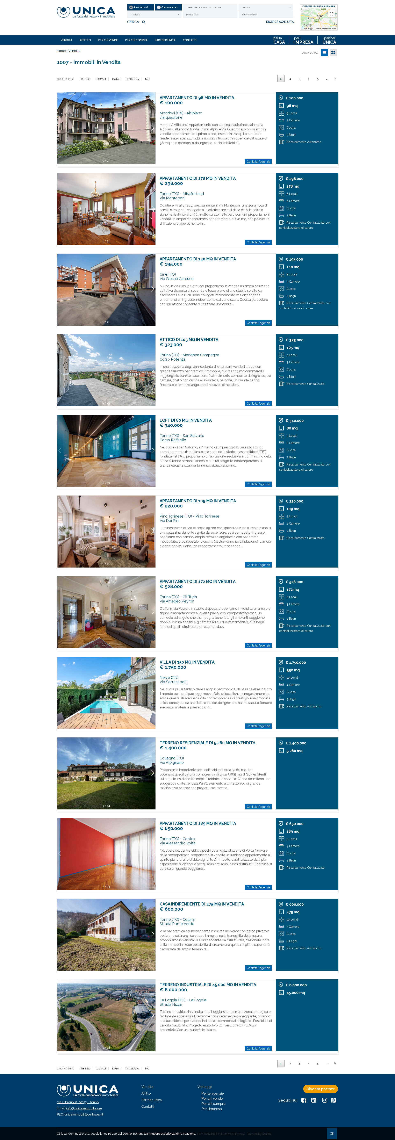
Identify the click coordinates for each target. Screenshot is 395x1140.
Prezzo (84, 79)
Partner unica (165, 40)
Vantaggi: (205, 1087)
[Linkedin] (314, 1100)
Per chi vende (108, 40)
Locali (101, 79)
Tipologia (132, 79)
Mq (147, 79)
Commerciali (169, 7)
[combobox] (265, 7)
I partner (329, 40)
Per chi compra (136, 40)
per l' (303, 40)
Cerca (133, 22)
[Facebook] (304, 1100)
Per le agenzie (213, 1093)
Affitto (85, 40)
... (327, 78)
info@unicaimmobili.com (84, 1108)
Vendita (66, 40)
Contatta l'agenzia (258, 161)
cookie (127, 1133)
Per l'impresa (212, 1109)
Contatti (189, 40)
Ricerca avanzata (280, 21)
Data (115, 79)
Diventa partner (321, 1089)
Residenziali (141, 7)
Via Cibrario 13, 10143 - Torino (78, 1102)
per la (279, 40)
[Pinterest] (333, 1100)
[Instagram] (323, 1100)
